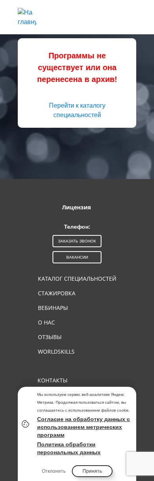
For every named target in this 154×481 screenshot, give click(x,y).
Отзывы (50, 337)
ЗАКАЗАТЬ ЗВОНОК (77, 241)
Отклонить (54, 471)
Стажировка (56, 293)
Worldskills (56, 351)
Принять (92, 471)
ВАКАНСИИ (77, 257)
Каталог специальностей (77, 278)
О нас (46, 322)
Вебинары (53, 307)
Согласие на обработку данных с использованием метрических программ (83, 427)
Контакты (53, 380)
